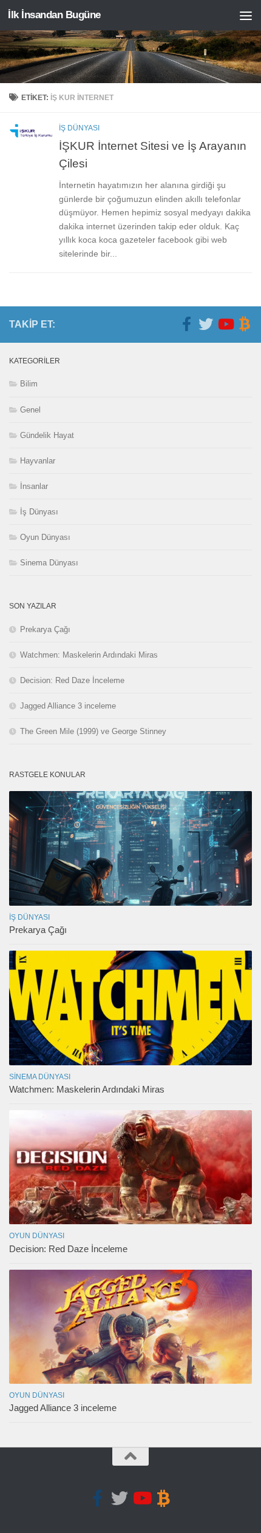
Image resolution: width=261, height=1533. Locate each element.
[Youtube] (225, 324)
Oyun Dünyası (45, 537)
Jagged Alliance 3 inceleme (68, 705)
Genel (30, 409)
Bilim (29, 383)
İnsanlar (34, 486)
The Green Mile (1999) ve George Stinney (93, 731)
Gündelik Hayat (47, 435)
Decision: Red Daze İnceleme (72, 680)
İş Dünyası (79, 128)
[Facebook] (186, 324)
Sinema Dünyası (49, 562)
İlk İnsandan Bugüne (54, 15)
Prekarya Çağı (45, 629)
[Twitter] (205, 324)
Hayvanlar (37, 460)
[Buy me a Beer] (244, 324)
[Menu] (246, 15)
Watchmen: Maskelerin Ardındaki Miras (89, 654)
